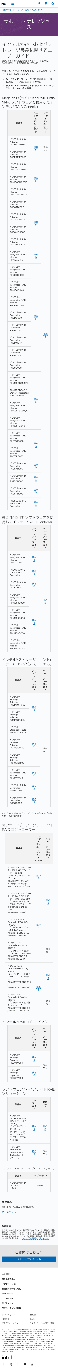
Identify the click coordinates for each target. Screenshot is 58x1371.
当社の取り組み (8, 1279)
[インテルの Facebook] (4, 1364)
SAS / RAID (37, 10)
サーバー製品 (23, 10)
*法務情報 (5, 1319)
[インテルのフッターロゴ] (7, 1357)
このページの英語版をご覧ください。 (35, 1238)
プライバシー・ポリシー (11, 1323)
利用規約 (33, 1315)
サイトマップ (7, 1303)
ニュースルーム (8, 1298)
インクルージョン (9, 1284)
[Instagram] (32, 1364)
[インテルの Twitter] (11, 1364)
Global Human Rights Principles (16, 1346)
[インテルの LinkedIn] (18, 1364)
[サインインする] (39, 4)
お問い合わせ (7, 1293)
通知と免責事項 (15, 1341)
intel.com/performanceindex (13, 1339)
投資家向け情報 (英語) (11, 1289)
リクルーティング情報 (11, 1308)
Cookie (32, 1319)
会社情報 (6, 1274)
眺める (36, 148)
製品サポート (9, 10)
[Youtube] (25, 1364)
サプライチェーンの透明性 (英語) (42, 1323)
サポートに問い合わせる (29, 1259)
